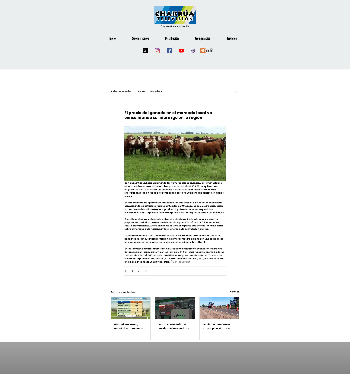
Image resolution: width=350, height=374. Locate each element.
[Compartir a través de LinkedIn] (139, 271)
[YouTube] (181, 50)
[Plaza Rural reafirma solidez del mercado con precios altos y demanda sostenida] (175, 308)
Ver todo (234, 291)
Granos (141, 91)
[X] (145, 50)
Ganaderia (156, 91)
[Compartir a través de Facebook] (125, 271)
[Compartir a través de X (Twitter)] (132, 271)
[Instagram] (157, 50)
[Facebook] (169, 50)
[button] (235, 91)
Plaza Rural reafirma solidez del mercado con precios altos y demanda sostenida (175, 326)
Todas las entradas (121, 91)
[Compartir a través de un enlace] (146, 271)
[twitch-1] (193, 50)
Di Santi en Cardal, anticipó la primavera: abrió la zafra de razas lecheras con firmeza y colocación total (129, 326)
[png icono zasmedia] (207, 51)
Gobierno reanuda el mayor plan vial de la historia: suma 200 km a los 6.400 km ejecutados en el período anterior (219, 326)
